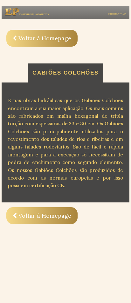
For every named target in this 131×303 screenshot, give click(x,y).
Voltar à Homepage (44, 38)
